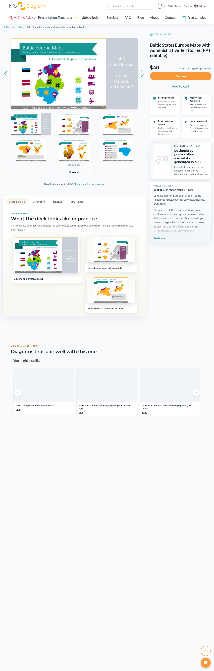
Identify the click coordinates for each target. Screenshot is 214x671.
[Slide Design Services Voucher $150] (44, 385)
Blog (140, 17)
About (154, 17)
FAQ (128, 17)
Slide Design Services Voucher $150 (35, 405)
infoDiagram (8, 27)
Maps (20, 27)
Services (112, 17)
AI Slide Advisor (25, 17)
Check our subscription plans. (89, 184)
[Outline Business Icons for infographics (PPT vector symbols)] (170, 385)
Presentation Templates (55, 17)
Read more (159, 238)
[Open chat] (206, 663)
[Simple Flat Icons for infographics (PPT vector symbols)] (107, 385)
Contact (170, 17)
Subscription (91, 17)
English (201, 6)
